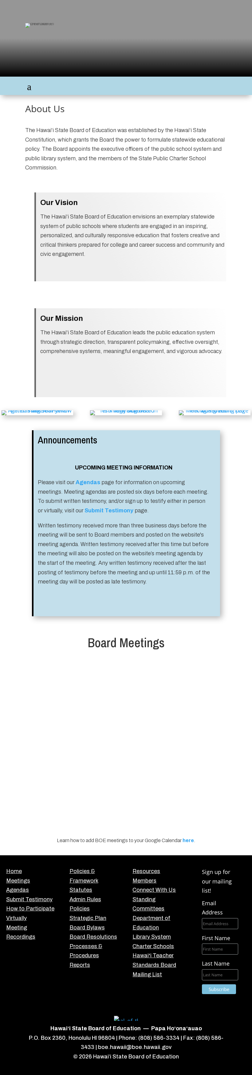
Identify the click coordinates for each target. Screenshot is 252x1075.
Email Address (212, 907)
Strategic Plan (87, 918)
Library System (151, 937)
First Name (216, 938)
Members (144, 881)
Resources (146, 871)
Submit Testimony (29, 899)
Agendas (88, 482)
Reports (79, 965)
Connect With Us (154, 890)
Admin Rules (85, 899)
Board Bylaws (87, 928)
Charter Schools (153, 946)
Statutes (80, 890)
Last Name (216, 963)
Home (14, 871)
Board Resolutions (93, 937)
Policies (79, 909)
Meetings (18, 881)
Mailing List (147, 974)
